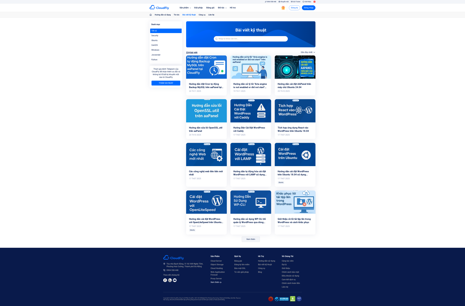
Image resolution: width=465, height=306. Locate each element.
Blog (260, 272)
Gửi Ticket (296, 2)
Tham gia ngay (166, 83)
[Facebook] (165, 281)
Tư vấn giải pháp (241, 272)
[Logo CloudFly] (159, 9)
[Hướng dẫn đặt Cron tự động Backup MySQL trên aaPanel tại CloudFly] (206, 78)
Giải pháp (198, 7)
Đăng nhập (308, 8)
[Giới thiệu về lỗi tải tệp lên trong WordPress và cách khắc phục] (295, 213)
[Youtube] (170, 281)
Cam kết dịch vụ (289, 279)
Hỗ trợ (233, 7)
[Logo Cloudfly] (173, 259)
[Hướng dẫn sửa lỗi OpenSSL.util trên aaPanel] (206, 122)
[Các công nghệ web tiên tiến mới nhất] (206, 165)
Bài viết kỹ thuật (189, 15)
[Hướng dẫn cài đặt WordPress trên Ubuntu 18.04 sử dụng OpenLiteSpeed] (295, 165)
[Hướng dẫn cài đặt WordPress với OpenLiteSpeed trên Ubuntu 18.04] (206, 213)
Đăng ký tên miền (241, 264)
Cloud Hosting (217, 268)
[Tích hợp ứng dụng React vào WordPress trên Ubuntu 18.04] (295, 122)
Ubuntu (281, 182)
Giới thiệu (308, 2)
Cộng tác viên (288, 261)
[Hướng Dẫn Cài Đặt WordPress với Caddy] (250, 122)
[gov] (281, 300)
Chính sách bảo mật (290, 272)
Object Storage (217, 264)
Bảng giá (210, 7)
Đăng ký (294, 8)
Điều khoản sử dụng (290, 276)
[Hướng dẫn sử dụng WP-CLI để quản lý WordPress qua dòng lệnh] (250, 213)
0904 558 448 (271, 2)
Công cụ (202, 15)
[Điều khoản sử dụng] (270, 301)
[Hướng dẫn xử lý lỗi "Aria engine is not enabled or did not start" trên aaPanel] (250, 78)
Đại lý (284, 264)
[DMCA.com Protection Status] (292, 301)
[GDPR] (299, 301)
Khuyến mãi (285, 2)
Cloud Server (216, 261)
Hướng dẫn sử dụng (163, 15)
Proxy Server (216, 278)
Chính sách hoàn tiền (291, 283)
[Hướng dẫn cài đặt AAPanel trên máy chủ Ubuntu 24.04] (295, 78)
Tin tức (176, 15)
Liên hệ (211, 15)
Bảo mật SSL (240, 268)
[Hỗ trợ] (151, 15)
